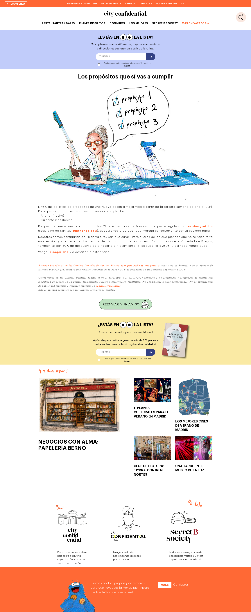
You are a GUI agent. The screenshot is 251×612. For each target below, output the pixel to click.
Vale (165, 585)
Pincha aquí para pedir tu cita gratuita (135, 265)
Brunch (130, 3)
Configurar (180, 584)
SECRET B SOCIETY (165, 23)
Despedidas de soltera (82, 3)
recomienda (16, 4)
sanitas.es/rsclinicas (108, 285)
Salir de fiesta (111, 3)
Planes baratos (167, 3)
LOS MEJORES (138, 23)
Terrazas (145, 3)
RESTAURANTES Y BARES (58, 23)
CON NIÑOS (117, 23)
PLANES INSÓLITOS (92, 23)
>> (182, 3)
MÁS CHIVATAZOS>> (195, 23)
